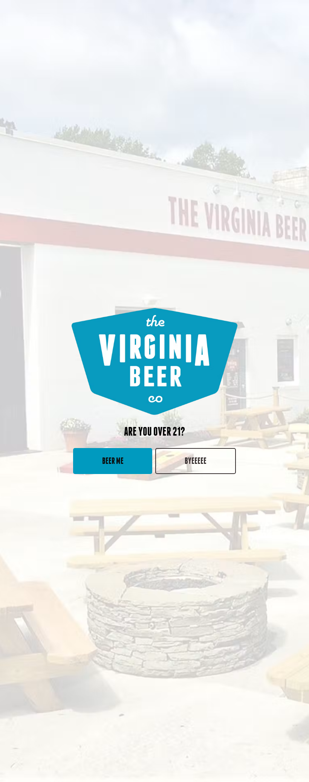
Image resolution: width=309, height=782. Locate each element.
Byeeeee (196, 460)
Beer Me (113, 460)
